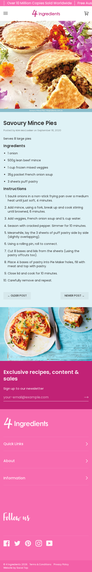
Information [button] (14, 478)
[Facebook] (6, 543)
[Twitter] (17, 543)
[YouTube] (49, 543)
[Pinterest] (28, 543)
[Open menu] (9, 13)
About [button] (9, 460)
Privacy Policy (61, 564)
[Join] (83, 397)
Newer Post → (75, 295)
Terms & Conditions (40, 564)
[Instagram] (39, 543)
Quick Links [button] (13, 443)
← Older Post (17, 295)
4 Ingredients (13, 564)
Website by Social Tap (15, 567)
